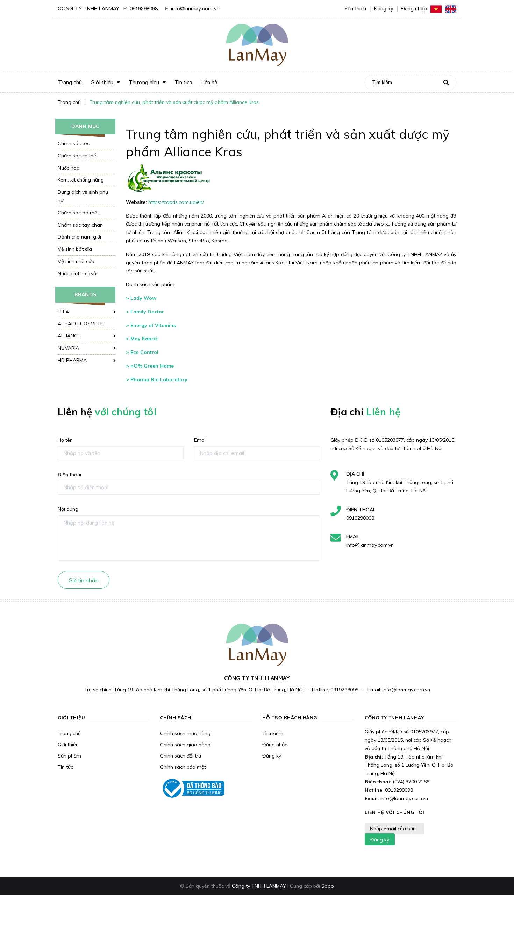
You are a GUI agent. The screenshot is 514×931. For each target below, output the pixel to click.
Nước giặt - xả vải (77, 273)
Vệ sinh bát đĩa (75, 249)
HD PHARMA (72, 360)
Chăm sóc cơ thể (77, 155)
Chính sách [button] (175, 718)
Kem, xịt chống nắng (81, 180)
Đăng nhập (275, 744)
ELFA (63, 311)
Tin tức (65, 767)
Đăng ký (271, 756)
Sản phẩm (69, 756)
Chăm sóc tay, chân (80, 225)
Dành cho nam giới (79, 237)
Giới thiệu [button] (71, 718)
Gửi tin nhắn (84, 580)
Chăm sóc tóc (74, 143)
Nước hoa (69, 168)
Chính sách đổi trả (180, 756)
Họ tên (65, 440)
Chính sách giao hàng (185, 744)
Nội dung (68, 509)
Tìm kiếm (272, 733)
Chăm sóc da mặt (78, 212)
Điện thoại (69, 474)
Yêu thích (355, 9)
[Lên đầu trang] (427, 914)
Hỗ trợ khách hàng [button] (289, 718)
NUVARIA (68, 348)
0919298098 (144, 9)
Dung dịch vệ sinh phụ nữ (83, 196)
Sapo (327, 886)
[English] (450, 9)
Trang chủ (69, 733)
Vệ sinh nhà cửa (76, 261)
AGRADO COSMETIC (81, 323)
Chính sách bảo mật (183, 767)
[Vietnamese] (436, 9)
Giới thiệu (68, 744)
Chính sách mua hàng (185, 733)
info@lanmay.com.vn (195, 9)
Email (200, 440)
